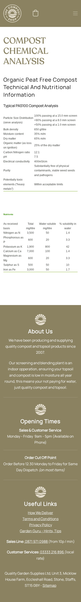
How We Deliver (40, 512)
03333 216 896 (52, 552)
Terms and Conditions (40, 518)
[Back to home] (12, 13)
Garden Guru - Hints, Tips (40, 530)
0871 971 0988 (36, 541)
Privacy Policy (40, 524)
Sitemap (49, 585)
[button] (35, 13)
